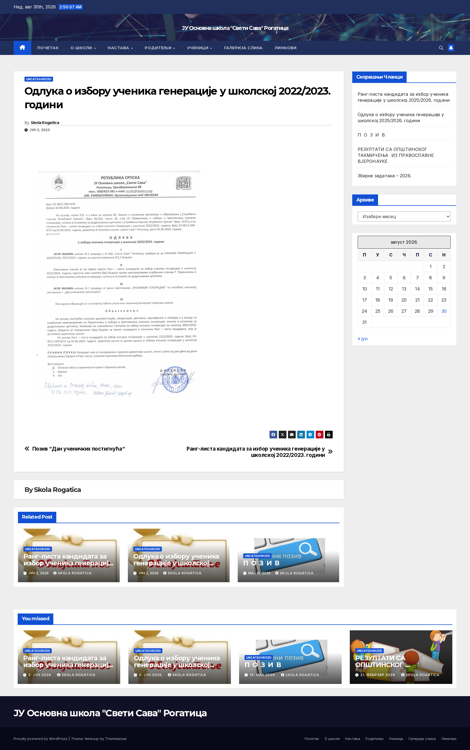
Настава (119, 47)
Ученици (198, 47)
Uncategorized (38, 79)
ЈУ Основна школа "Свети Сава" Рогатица (235, 28)
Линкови (286, 47)
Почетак (48, 47)
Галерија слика (243, 47)
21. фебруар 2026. (378, 675)
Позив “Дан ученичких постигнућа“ (78, 449)
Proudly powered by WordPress (41, 738)
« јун (362, 338)
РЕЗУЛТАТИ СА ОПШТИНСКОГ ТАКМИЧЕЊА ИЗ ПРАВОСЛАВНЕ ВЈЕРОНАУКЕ (396, 155)
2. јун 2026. (40, 675)
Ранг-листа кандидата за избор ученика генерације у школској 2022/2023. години (256, 452)
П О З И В (261, 563)
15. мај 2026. (263, 675)
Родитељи (159, 47)
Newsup (92, 738)
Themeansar (115, 738)
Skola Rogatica (45, 122)
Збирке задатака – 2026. (385, 175)
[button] (441, 48)
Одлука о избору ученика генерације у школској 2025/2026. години (176, 563)
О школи (81, 47)
